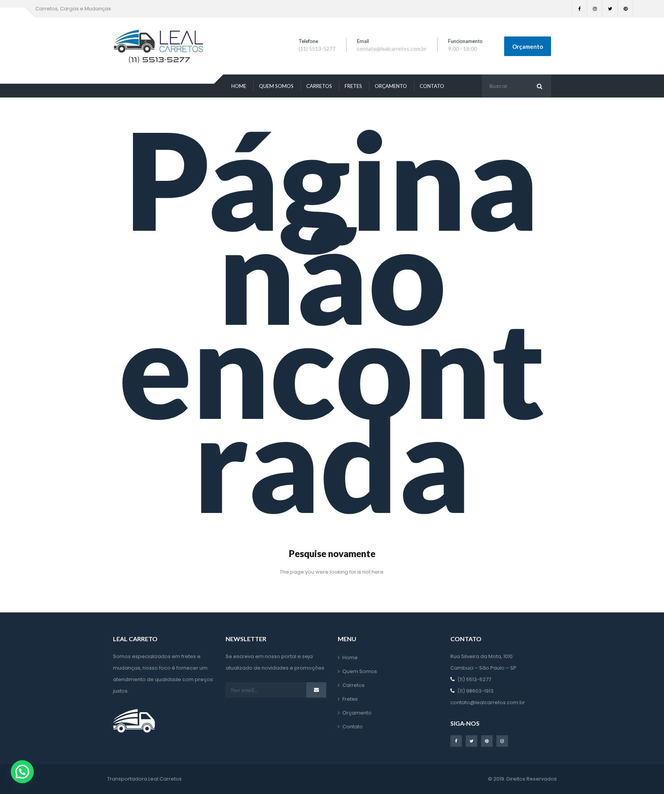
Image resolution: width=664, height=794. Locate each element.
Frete (353, 86)
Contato (432, 86)
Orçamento (527, 46)
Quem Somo (276, 86)
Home (238, 86)
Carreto (319, 86)
